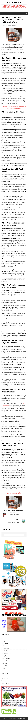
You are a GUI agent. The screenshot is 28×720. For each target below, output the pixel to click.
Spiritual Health (5, 675)
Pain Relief (4, 666)
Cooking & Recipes (6, 646)
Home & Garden (5, 661)
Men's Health (4, 663)
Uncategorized (5, 681)
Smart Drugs (4, 673)
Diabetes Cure (4, 650)
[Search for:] (14, 535)
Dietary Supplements (6, 655)
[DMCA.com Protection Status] (8, 713)
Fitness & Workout (6, 658)
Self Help (3, 671)
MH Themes (22, 718)
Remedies (3, 668)
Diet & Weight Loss (6, 653)
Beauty (3, 641)
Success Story (4, 678)
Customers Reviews (6, 648)
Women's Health (5, 683)
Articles (3, 638)
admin (14, 25)
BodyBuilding (4, 643)
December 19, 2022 (7, 25)
